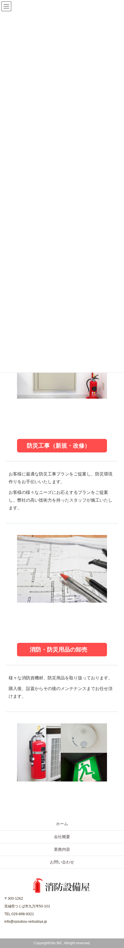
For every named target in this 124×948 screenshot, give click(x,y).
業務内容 (62, 849)
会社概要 (62, 836)
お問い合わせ (62, 862)
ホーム (62, 823)
